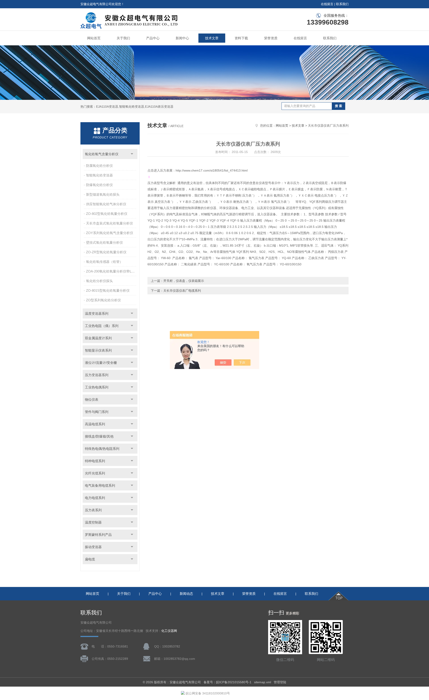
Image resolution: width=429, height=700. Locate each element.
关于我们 (123, 38)
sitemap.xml (262, 682)
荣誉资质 (271, 38)
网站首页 (94, 38)
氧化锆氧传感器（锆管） (104, 262)
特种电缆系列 (95, 461)
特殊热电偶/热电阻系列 (102, 449)
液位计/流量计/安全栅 (101, 363)
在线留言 (327, 4)
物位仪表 (91, 399)
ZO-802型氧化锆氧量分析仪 (106, 214)
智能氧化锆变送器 (99, 175)
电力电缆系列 (95, 498)
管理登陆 (280, 682)
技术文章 (212, 38)
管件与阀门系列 (96, 412)
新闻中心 (182, 38)
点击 (131, 154)
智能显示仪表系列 (98, 350)
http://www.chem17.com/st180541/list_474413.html (212, 170)
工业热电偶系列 (96, 387)
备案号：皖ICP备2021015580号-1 (227, 682)
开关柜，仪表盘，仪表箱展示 (183, 281)
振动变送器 (93, 547)
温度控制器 (93, 522)
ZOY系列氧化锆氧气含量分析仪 (109, 233)
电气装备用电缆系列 (100, 485)
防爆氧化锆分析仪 (99, 185)
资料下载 (241, 38)
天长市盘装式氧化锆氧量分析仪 (109, 223)
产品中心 (153, 38)
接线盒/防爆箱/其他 (99, 436)
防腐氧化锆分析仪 (99, 166)
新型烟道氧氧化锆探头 (103, 194)
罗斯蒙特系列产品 (98, 535)
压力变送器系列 (96, 375)
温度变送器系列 (96, 313)
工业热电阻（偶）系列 (101, 326)
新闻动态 (186, 593)
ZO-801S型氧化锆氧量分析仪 (108, 290)
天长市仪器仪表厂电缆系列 (182, 290)
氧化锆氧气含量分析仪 (101, 154)
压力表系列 (93, 510)
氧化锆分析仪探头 (99, 281)
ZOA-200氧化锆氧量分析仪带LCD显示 (111, 271)
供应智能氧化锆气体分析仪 (106, 204)
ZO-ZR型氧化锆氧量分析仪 (106, 252)
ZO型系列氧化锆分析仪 (103, 300)
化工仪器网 (169, 631)
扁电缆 (90, 559)
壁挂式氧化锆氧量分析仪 (104, 242)
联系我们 (342, 4)
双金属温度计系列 (98, 338)
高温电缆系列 (95, 424)
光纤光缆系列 (95, 473)
